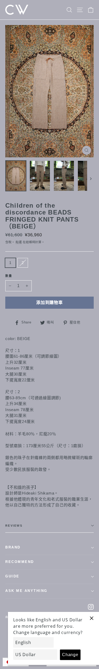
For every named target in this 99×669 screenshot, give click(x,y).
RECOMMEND (19, 562)
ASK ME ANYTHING (26, 591)
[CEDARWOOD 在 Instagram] (91, 607)
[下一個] (90, 178)
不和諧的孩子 (22, 487)
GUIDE (12, 576)
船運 (19, 242)
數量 (8, 275)
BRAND (13, 547)
